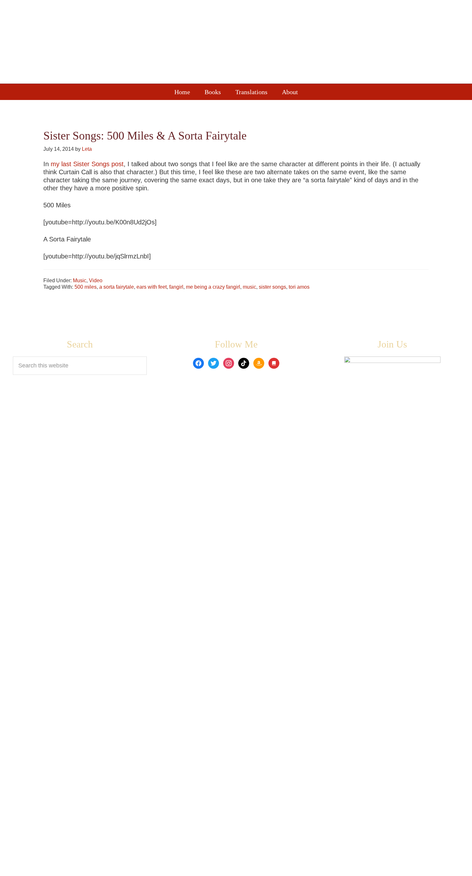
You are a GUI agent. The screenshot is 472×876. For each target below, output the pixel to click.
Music (79, 280)
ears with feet (151, 287)
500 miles (85, 287)
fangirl (176, 287)
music (249, 287)
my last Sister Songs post (87, 163)
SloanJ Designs (316, 867)
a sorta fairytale (116, 287)
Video (95, 280)
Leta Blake (248, 43)
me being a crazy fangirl (213, 287)
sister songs (272, 287)
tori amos (299, 287)
